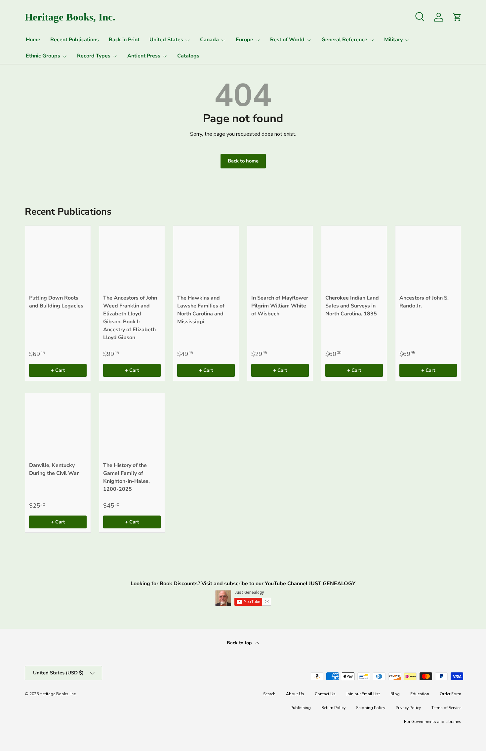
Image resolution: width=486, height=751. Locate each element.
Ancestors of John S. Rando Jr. (424, 301)
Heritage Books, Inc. (58, 694)
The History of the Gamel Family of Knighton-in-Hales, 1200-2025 (126, 477)
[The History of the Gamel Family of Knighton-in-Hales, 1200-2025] (132, 426)
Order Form (450, 694)
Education (419, 694)
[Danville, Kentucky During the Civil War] (58, 426)
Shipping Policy (370, 707)
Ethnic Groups (43, 55)
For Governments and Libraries (432, 721)
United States (166, 39)
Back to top (240, 643)
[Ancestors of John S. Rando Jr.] (428, 258)
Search (269, 694)
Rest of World (287, 39)
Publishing (301, 707)
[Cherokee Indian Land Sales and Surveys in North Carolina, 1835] (354, 258)
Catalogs (188, 55)
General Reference (344, 39)
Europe (244, 39)
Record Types (93, 55)
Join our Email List (363, 694)
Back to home (243, 161)
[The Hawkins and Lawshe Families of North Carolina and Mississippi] (206, 258)
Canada (209, 39)
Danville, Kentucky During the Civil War (54, 469)
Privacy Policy (408, 707)
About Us (295, 694)
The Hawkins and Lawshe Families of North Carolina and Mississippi (200, 309)
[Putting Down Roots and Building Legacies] (58, 258)
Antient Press (143, 55)
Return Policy (333, 707)
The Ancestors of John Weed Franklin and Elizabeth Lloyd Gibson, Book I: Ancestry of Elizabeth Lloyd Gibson (130, 317)
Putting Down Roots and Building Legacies (56, 301)
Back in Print (124, 39)
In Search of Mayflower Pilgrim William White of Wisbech (279, 305)
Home (33, 39)
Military (393, 39)
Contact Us (325, 694)
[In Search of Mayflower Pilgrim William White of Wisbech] (280, 258)
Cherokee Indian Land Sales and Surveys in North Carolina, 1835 (352, 305)
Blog (395, 694)
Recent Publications (74, 39)
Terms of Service (446, 707)
